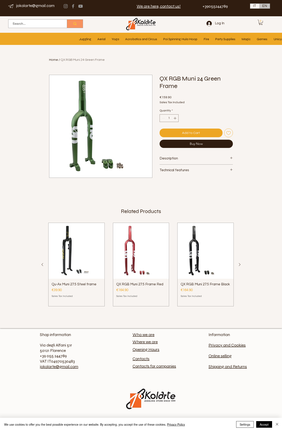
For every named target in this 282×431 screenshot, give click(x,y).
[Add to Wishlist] (228, 133)
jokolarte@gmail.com (35, 5)
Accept (264, 424)
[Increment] (175, 118)
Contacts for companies (154, 366)
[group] (141, 265)
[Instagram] (65, 6)
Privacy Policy (176, 424)
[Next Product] (239, 264)
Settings (245, 424)
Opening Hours (146, 349)
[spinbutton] (169, 118)
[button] (261, 22)
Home (53, 59)
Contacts (141, 358)
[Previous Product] (42, 264)
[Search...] (75, 24)
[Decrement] (162, 118)
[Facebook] (73, 6)
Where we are (145, 341)
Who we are (143, 334)
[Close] (277, 424)
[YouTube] (80, 6)
